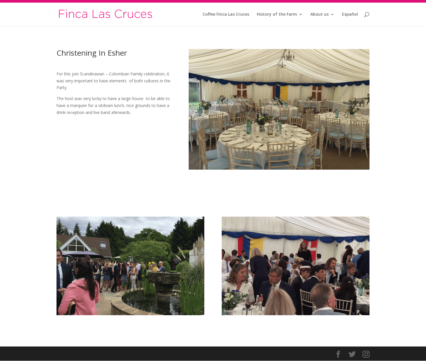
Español (350, 14)
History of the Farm (277, 14)
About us (319, 14)
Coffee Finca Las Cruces (226, 14)
